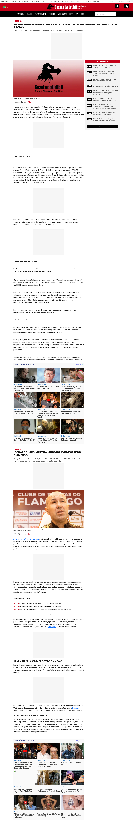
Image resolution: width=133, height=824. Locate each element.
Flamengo (52, 627)
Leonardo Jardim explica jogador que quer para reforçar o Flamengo (105, 92)
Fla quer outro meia (54, 1)
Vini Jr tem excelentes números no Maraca (114, 1)
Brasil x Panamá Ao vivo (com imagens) (73, 1)
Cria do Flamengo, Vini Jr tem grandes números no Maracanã (104, 99)
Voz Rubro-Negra (65, 14)
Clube (29, 14)
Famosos (80, 14)
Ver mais (102, 127)
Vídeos (52, 14)
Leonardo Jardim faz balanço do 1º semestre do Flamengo (105, 66)
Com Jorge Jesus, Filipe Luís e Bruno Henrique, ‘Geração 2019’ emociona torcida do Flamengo (104, 120)
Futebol (20, 14)
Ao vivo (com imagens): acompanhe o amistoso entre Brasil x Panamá (105, 86)
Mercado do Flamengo (93, 1)
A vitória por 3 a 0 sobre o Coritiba (26, 539)
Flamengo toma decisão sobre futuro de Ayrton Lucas (104, 113)
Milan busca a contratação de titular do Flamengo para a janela (104, 73)
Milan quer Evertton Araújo (39, 1)
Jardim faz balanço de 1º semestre (20, 1)
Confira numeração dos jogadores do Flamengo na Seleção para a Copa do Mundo (104, 106)
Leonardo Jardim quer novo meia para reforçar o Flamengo (105, 80)
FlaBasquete (40, 14)
